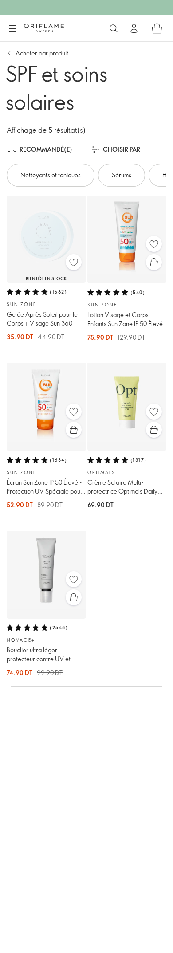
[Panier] (157, 28)
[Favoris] (74, 262)
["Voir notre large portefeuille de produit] (113, 28)
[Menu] (12, 29)
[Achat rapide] (154, 262)
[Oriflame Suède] (44, 28)
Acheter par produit (42, 53)
